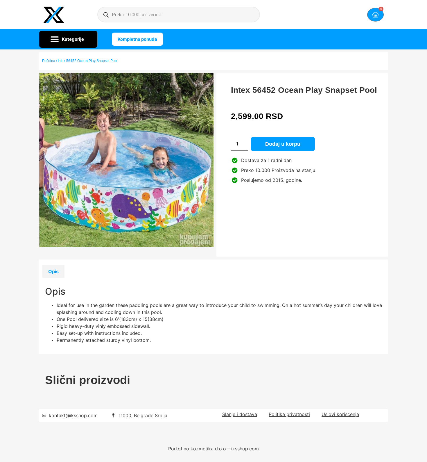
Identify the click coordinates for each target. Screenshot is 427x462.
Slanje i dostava (239, 414)
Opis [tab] (53, 271)
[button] (68, 39)
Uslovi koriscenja (340, 414)
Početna (48, 61)
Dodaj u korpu (282, 144)
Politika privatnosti (289, 414)
